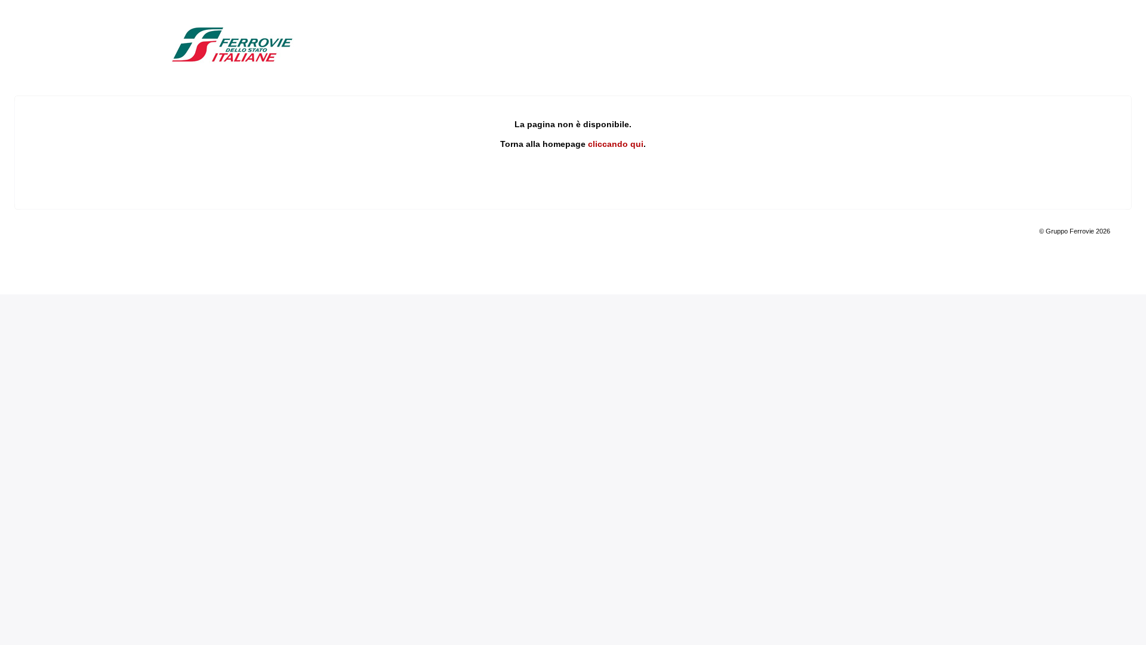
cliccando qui (615, 144)
